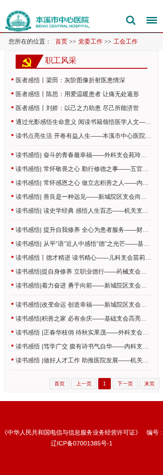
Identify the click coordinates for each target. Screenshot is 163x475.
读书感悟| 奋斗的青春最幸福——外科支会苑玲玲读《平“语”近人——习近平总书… (84, 154)
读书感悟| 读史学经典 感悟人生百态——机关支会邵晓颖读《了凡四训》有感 (84, 210)
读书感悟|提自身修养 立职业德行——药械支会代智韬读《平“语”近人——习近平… (84, 271)
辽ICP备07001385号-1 (82, 443)
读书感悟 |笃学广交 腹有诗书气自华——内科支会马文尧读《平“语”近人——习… (84, 346)
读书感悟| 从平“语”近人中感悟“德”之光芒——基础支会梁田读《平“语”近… (84, 243)
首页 (61, 41)
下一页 (125, 384)
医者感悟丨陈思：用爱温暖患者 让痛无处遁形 (77, 93)
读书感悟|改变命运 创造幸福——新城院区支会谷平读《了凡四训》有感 (84, 304)
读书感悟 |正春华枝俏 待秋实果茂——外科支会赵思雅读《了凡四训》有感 (84, 332)
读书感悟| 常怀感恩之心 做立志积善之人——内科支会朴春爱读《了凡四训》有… (84, 182)
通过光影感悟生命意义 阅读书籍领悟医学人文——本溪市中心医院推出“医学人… (84, 121)
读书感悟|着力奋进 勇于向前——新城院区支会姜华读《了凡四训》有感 (84, 285)
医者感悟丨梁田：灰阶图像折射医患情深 (70, 80)
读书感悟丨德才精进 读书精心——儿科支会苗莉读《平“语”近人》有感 (84, 257)
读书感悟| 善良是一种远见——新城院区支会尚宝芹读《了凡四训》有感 (84, 196)
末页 (149, 384)
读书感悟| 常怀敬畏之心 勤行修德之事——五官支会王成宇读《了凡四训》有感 (84, 168)
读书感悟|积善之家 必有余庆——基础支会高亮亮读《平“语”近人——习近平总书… (84, 318)
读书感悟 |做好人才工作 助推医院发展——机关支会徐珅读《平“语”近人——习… (84, 360)
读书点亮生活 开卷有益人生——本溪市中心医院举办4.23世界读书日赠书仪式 (84, 135)
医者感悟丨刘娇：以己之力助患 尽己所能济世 (77, 107)
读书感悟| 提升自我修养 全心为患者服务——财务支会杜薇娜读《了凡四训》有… (84, 229)
